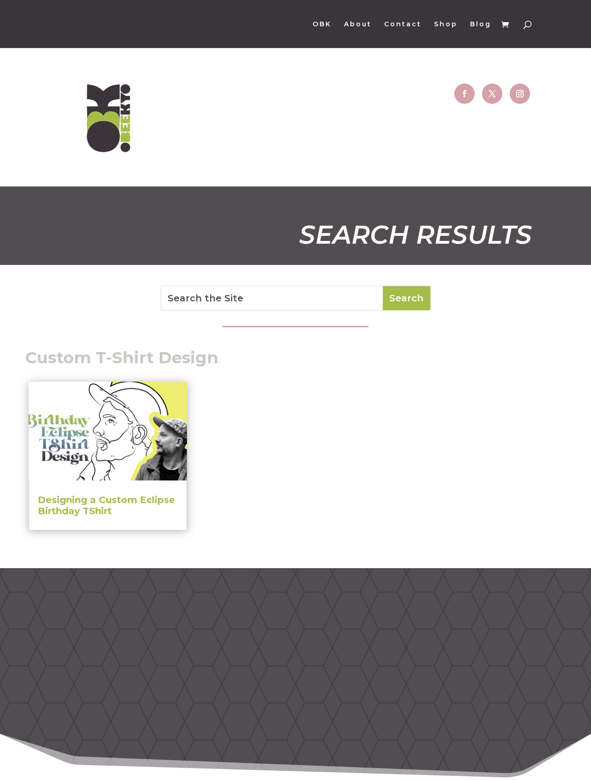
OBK (322, 24)
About (358, 24)
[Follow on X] (492, 94)
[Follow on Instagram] (520, 94)
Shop (446, 24)
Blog (480, 24)
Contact (403, 24)
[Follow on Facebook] (464, 94)
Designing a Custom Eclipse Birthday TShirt (106, 505)
